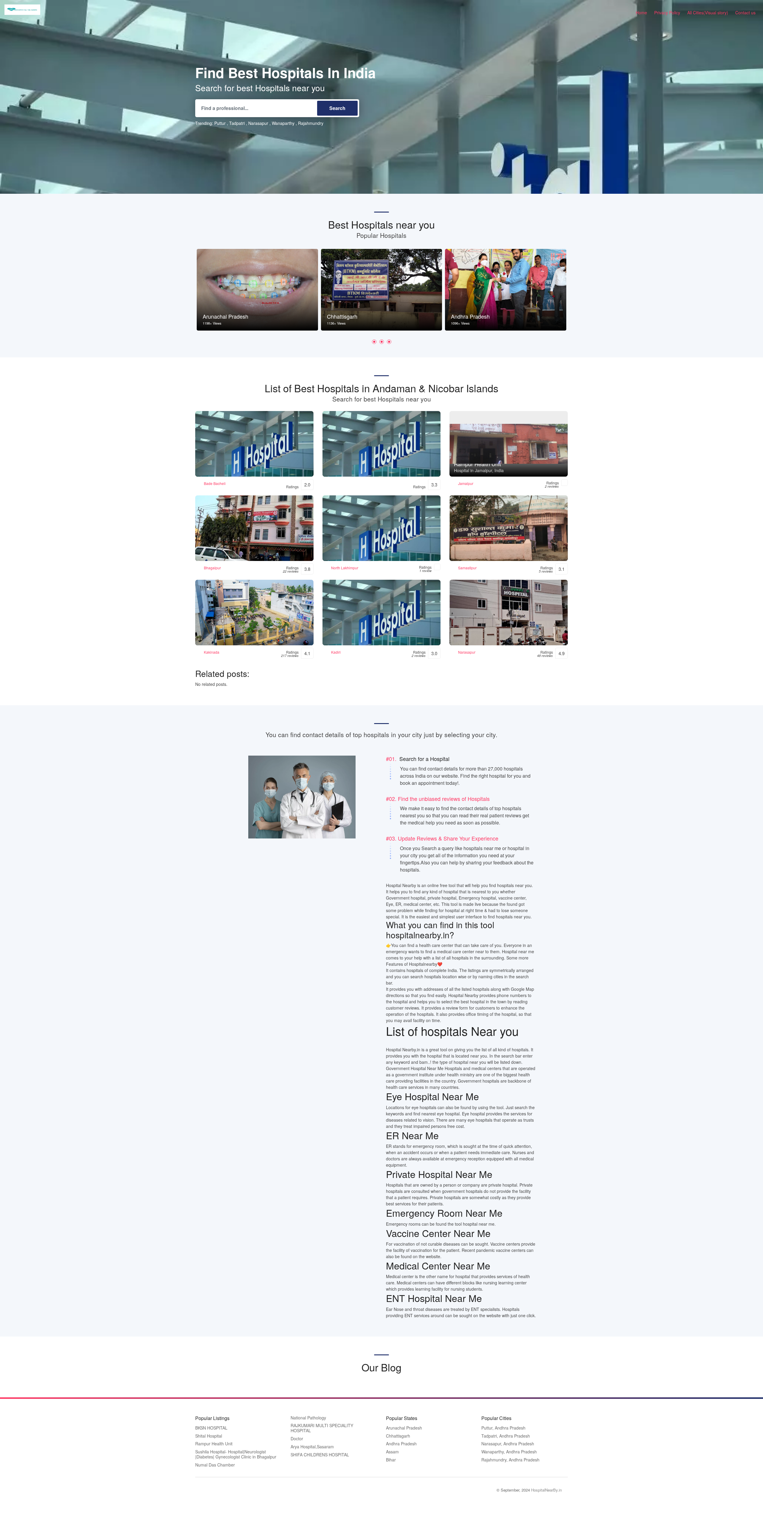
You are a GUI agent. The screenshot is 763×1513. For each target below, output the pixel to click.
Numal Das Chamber (215, 1465)
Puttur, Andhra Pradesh (503, 1428)
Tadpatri (237, 123)
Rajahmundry (310, 123)
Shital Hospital (208, 1436)
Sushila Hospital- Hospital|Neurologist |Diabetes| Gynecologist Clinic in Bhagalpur (235, 1454)
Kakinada (211, 652)
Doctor (297, 1438)
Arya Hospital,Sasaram (312, 1447)
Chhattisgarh (398, 1436)
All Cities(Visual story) (707, 12)
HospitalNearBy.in (546, 1490)
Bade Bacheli (215, 483)
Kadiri (336, 652)
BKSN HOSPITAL (211, 1428)
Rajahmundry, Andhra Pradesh (510, 1460)
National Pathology (308, 1418)
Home (641, 12)
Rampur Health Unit (213, 1444)
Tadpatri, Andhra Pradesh (505, 1436)
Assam (392, 1452)
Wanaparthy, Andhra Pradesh (509, 1452)
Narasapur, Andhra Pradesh (507, 1444)
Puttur (220, 123)
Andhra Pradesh (401, 1444)
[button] (374, 342)
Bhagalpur (212, 567)
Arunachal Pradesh (404, 1428)
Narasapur (258, 123)
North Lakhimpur (344, 567)
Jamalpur (465, 483)
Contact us (745, 12)
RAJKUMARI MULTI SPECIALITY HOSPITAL (322, 1428)
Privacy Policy (667, 12)
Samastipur (467, 567)
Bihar (391, 1460)
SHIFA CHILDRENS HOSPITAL (320, 1455)
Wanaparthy (283, 123)
